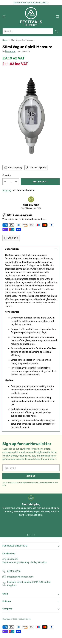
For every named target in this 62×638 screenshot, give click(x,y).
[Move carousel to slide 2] (29, 535)
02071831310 (13, 571)
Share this (13, 237)
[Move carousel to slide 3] (32, 535)
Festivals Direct (24, 619)
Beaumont (10, 51)
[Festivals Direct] (31, 17)
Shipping (6, 190)
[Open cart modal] (57, 17)
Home (5, 40)
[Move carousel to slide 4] (34, 535)
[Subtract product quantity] (5, 182)
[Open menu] (4, 17)
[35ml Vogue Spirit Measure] (31, 115)
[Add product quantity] (16, 182)
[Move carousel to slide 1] (27, 535)
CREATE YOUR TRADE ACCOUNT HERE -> (31, 3)
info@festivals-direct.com (20, 576)
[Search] (56, 31)
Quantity (6, 175)
